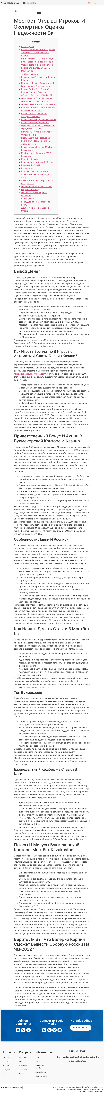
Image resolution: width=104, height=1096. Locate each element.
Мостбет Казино (29, 159)
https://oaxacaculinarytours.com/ (30, 374)
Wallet (38, 1062)
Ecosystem (7, 1070)
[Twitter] (54, 1030)
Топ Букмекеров (29, 74)
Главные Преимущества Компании (38, 119)
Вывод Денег (27, 46)
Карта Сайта (27, 198)
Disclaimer (23, 1070)
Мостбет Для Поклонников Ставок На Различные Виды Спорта (35, 174)
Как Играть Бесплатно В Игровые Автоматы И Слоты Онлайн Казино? (38, 52)
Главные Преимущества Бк (35, 122)
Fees (20, 1062)
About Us (22, 1074)
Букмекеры (27, 168)
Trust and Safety (41, 1076)
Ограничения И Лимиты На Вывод (38, 104)
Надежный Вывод (30, 189)
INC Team (22, 1057)
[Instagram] (49, 1030)
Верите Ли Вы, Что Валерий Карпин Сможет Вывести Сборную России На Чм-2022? (36, 92)
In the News (23, 1066)
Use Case (6, 1062)
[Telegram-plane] (28, 1030)
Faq (4, 1074)
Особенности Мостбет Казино (36, 186)
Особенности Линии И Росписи (37, 65)
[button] (39, 12)
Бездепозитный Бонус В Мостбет (38, 162)
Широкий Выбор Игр (31, 165)
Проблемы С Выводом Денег (35, 138)
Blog (37, 1057)
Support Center (41, 1072)
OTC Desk (6, 1066)
